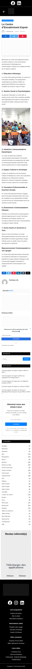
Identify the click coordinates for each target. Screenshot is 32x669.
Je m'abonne (16, 339)
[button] (15, 330)
